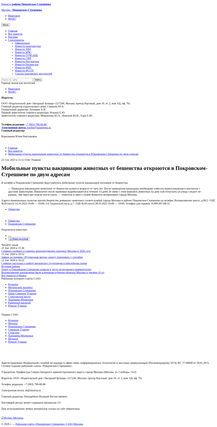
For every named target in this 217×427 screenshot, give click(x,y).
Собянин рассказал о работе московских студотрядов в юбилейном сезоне (44, 263)
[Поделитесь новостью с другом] (18, 239)
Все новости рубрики (13, 275)
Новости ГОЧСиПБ (26, 55)
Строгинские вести (19, 296)
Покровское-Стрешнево (22, 223)
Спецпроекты (16, 40)
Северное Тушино (18, 329)
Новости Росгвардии (27, 61)
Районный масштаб (19, 302)
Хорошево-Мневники (20, 299)
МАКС (12, 18)
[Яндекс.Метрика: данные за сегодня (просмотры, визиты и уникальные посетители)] (12, 418)
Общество (14, 209)
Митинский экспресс (20, 287)
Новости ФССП (24, 70)
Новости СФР (23, 58)
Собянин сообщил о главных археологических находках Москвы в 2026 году (46, 251)
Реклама (13, 37)
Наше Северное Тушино (22, 293)
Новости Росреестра (26, 64)
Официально (22, 43)
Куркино (13, 284)
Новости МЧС (23, 52)
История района (10, 266)
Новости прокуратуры (28, 46)
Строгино (13, 332)
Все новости (15, 33)
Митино (13, 323)
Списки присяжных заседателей (33, 73)
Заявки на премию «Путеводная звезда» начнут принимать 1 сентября (42, 257)
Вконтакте (14, 15)
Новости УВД (23, 49)
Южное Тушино (17, 305)
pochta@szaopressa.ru (39, 127)
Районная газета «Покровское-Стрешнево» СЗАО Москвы (49, 424)
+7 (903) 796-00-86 (24, 126)
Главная (12, 30)
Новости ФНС (23, 67)
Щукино (13, 338)
